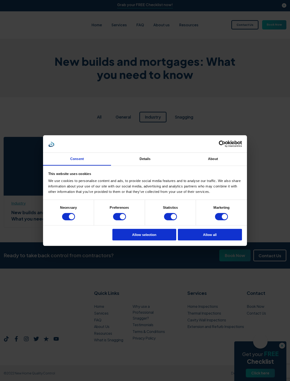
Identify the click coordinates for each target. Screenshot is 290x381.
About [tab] (213, 159)
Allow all (210, 235)
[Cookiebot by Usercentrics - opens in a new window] (222, 144)
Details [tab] (145, 159)
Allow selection (144, 235)
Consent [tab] (77, 159)
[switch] (119, 216)
